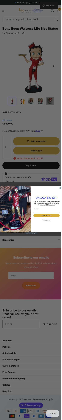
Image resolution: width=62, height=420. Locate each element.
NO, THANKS (45, 220)
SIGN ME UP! (45, 215)
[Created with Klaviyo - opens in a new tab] (29, 233)
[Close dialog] (59, 188)
